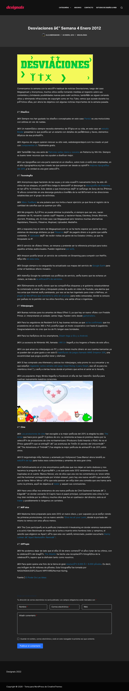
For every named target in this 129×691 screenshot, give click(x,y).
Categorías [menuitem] (64, 7)
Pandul (87, 118)
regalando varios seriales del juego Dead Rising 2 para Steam (59, 366)
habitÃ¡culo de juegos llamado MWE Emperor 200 (81, 352)
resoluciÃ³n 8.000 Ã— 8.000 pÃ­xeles (84, 564)
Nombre (23, 607)
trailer (56, 484)
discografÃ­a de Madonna (98, 185)
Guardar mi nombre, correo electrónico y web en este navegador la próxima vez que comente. (57, 639)
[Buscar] (122, 8)
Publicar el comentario (30, 646)
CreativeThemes (54, 686)
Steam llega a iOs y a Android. (73, 335)
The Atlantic (50, 554)
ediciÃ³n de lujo (24, 460)
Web (86, 607)
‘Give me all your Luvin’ (75, 517)
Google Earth (98, 265)
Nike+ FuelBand (29, 202)
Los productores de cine (33, 433)
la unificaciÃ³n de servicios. (49, 279)
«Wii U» (62, 342)
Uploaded (34, 235)
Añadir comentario (28, 615)
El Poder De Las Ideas (35, 577)
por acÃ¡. (70, 249)
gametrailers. (89, 315)
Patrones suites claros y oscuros (64, 152)
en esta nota (33, 259)
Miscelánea (82, 35)
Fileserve (59, 232)
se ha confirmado (94, 322)
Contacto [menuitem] (88, 7)
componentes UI (29, 145)
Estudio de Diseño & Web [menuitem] (106, 7)
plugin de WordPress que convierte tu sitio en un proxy (43, 295)
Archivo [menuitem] (77, 7)
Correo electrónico (61, 607)
